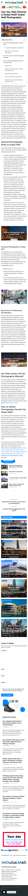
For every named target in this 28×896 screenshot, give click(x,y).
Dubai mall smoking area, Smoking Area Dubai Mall (14, 69)
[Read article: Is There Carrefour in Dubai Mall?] (4, 479)
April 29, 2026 (14, 802)
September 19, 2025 (7, 635)
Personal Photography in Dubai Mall (14, 47)
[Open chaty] (4, 892)
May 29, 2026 (13, 726)
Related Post (8, 65)
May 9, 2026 (13, 764)
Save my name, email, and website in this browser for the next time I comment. (13, 689)
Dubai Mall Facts (7, 521)
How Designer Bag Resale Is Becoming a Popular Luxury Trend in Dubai (12, 723)
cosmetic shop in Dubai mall (12, 451)
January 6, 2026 (13, 468)
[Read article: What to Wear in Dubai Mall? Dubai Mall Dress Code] (4, 485)
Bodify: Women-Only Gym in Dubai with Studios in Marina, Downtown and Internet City (12, 760)
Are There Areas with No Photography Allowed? (13, 56)
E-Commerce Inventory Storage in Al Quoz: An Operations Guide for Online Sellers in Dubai (13, 815)
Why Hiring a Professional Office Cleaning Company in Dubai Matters (13, 798)
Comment (4, 650)
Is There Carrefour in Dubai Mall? (13, 76)
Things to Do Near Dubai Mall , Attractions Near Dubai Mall (12, 613)
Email (3, 675)
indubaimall (4, 136)
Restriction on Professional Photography (12, 51)
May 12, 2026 (13, 745)
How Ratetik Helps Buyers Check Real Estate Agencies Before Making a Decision (13, 741)
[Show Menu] (2, 2)
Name (3, 669)
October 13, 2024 (5, 20)
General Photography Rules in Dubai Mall (13, 43)
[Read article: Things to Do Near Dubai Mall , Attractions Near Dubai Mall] (14, 608)
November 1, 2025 (13, 479)
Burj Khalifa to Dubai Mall (11, 73)
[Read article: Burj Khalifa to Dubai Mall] (4, 473)
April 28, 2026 (14, 819)
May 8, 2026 (13, 783)
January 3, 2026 (13, 473)
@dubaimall (6, 726)
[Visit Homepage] (14, 2)
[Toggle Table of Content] (23, 40)
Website (3, 682)
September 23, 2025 (7, 615)
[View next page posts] (15, 491)
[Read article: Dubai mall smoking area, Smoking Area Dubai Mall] (4, 467)
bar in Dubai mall (18, 453)
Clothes (4, 580)
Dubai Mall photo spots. (11, 402)
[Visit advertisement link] (14, 8)
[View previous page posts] (13, 491)
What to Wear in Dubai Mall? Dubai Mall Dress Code (14, 80)
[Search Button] (26, 2)
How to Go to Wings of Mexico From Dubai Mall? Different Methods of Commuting (13, 631)
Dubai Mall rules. (19, 220)
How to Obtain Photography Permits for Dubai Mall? (13, 61)
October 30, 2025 (13, 487)
